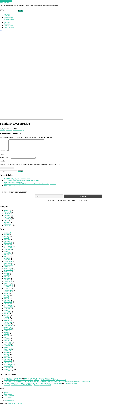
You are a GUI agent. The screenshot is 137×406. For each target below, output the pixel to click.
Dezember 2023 (8, 285)
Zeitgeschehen (8, 225)
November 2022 (8, 307)
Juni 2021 (7, 335)
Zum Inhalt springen (6, 1)
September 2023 (8, 290)
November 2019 (8, 366)
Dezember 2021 (8, 325)
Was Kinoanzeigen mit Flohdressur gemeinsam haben (40, 378)
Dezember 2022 (8, 305)
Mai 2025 (6, 256)
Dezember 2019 (8, 364)
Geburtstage (7, 219)
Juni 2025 (7, 254)
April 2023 (7, 298)
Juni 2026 (7, 236)
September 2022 (8, 310)
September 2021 (8, 330)
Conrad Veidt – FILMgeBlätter (13, 378)
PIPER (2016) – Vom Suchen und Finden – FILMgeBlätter (21, 380)
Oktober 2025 (8, 249)
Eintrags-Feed (8, 394)
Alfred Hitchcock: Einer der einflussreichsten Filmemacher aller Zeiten (69, 381)
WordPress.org (8, 397)
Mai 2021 (6, 337)
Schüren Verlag (8, 17)
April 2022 (7, 319)
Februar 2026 (8, 243)
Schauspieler (7, 224)
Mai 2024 (6, 276)
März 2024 (7, 280)
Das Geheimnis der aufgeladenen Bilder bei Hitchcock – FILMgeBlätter (25, 381)
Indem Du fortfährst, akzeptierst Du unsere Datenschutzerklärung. (69, 200)
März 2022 (7, 320)
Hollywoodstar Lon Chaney (12, 185)
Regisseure (7, 222)
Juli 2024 (6, 273)
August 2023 (7, 292)
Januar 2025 (7, 263)
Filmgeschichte (8, 215)
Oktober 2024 (8, 268)
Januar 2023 (7, 303)
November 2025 (8, 248)
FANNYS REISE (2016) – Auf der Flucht (53, 380)
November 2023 (8, 286)
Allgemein (7, 210)
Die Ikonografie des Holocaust (13, 182)
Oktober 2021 (8, 329)
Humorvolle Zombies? (70, 383)
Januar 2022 (7, 324)
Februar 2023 (8, 302)
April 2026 (7, 239)
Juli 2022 (6, 313)
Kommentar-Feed (9, 395)
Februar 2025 (8, 261)
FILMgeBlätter (4, 2)
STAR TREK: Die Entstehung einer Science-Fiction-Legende (22, 180)
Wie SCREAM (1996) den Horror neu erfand (17, 179)
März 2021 (7, 340)
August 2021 (7, 332)
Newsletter (7, 15)
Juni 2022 (7, 315)
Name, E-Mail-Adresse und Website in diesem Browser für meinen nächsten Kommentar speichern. (31, 164)
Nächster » (18, 130)
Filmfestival (7, 212)
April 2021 (7, 339)
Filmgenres (7, 213)
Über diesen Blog (9, 19)
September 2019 (8, 369)
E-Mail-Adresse (5, 157)
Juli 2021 (6, 334)
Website (2, 161)
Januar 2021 (7, 344)
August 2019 (7, 371)
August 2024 (7, 271)
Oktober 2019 (8, 367)
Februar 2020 (8, 361)
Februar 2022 (8, 322)
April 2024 (7, 278)
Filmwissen (7, 217)
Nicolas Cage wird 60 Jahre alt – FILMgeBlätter (18, 385)
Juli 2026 (6, 234)
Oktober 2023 (8, 288)
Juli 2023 (6, 293)
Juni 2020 (7, 354)
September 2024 (8, 270)
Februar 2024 (8, 281)
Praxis (5, 220)
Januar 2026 (7, 244)
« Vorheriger (6, 130)
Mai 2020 (6, 356)
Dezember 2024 (8, 265)
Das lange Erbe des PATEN (42, 385)
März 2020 (7, 359)
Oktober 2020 (8, 349)
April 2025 (7, 258)
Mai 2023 (6, 297)
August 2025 (7, 253)
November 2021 (8, 327)
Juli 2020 (6, 352)
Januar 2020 (7, 362)
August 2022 (7, 312)
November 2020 (8, 347)
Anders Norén (11, 403)
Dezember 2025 (8, 246)
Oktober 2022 (8, 308)
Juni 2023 (7, 295)
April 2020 (7, 357)
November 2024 (8, 266)
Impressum (7, 14)
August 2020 (7, 351)
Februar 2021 (8, 342)
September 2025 (8, 251)
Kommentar (4, 151)
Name (2, 154)
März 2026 (7, 241)
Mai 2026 (6, 238)
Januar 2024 (7, 283)
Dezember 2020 (8, 345)
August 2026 (7, 233)
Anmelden (7, 392)
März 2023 (7, 300)
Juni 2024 (7, 275)
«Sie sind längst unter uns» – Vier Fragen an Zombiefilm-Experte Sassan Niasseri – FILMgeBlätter (33, 383)
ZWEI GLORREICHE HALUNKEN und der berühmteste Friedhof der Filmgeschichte (30, 184)
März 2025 (7, 260)
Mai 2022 (6, 317)
